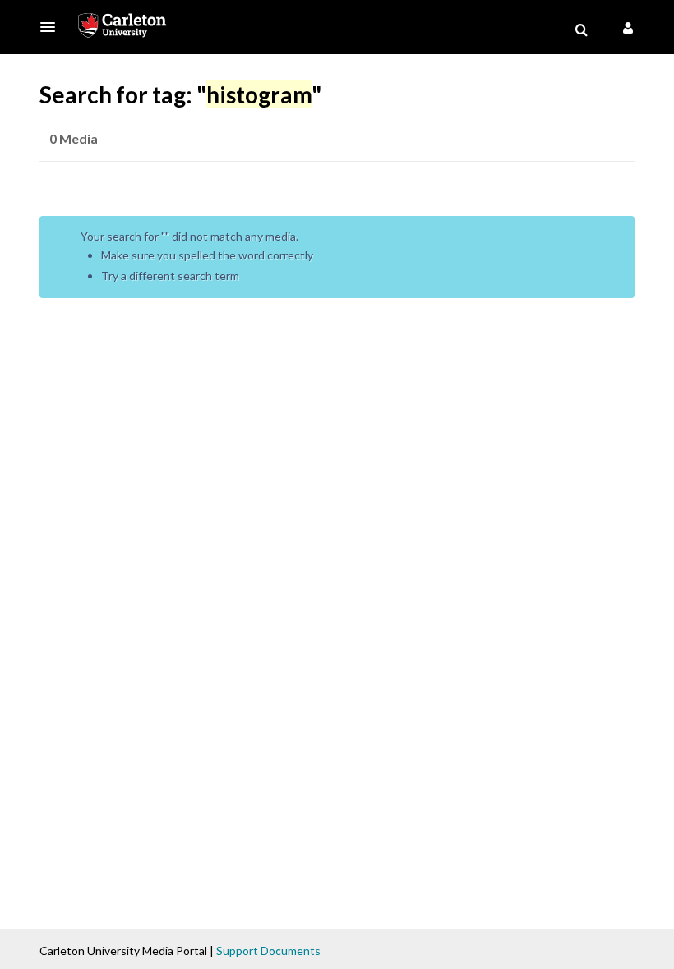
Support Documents (268, 951)
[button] (52, 27)
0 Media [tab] (73, 138)
